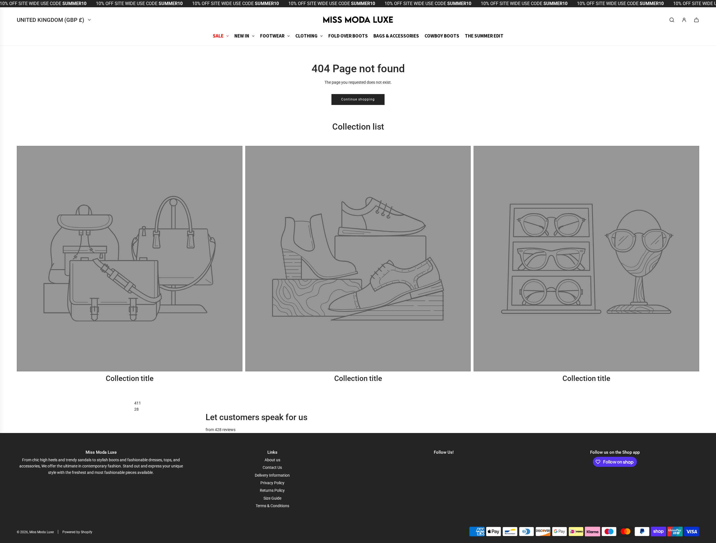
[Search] (672, 20)
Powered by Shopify (77, 532)
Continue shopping (358, 99)
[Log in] (684, 20)
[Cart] (696, 20)
